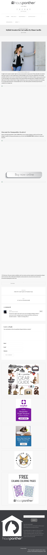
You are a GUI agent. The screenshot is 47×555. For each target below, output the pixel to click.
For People (22, 16)
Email (5, 347)
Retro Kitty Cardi (26, 80)
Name (5, 343)
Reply (41, 311)
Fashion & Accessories (23, 28)
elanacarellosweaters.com (15, 136)
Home (7, 16)
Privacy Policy (23, 548)
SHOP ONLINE (23, 11)
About (17, 22)
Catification (31, 16)
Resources (9, 22)
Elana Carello (29, 75)
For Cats (13, 16)
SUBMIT (34, 520)
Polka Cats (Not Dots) (40, 76)
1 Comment (12, 283)
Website (5, 351)
